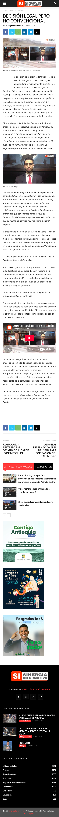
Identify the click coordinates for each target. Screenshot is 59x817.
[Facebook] (5, 32)
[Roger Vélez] (7, 746)
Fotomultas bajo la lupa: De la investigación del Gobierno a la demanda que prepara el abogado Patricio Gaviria (37, 478)
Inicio (5, 10)
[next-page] (9, 515)
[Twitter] (12, 32)
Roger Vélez (24, 742)
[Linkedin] (24, 32)
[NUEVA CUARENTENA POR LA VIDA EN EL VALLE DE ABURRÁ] (9, 718)
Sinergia (22, 746)
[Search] (55, 3)
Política (21, 10)
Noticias (12, 10)
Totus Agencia (29, 813)
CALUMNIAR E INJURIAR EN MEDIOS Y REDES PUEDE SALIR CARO (34, 731)
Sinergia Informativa (14, 26)
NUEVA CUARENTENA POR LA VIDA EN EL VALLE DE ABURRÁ (37, 716)
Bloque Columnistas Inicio (8, 494)
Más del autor (43, 466)
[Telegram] (30, 32)
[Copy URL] (37, 32)
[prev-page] (4, 515)
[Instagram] (26, 696)
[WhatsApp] (18, 32)
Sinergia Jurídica (25, 737)
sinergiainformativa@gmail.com (36, 689)
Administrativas (9, 482)
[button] (4, 3)
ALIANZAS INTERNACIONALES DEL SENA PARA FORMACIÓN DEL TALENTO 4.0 (44, 450)
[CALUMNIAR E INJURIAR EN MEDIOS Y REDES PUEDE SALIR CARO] (9, 731)
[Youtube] (40, 697)
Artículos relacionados (18, 466)
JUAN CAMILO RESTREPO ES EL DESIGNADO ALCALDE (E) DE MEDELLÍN (16, 449)
